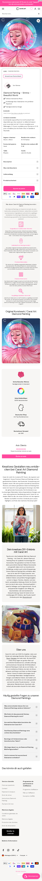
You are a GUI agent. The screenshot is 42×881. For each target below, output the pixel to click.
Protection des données (9, 822)
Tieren (34, 656)
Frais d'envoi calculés (17, 113)
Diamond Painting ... (14, 71)
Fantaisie (14, 658)
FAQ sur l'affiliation (29, 793)
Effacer (34, 13)
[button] (40, 0)
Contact (4, 788)
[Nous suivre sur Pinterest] (13, 850)
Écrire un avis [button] (21, 456)
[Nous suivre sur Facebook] (3, 850)
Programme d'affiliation (30, 789)
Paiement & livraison (8, 792)
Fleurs (8, 658)
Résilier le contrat (10, 832)
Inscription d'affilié (29, 796)
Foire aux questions (8, 785)
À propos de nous (7, 804)
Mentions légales (7, 819)
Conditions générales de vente (10, 815)
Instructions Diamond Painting (9, 799)
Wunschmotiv (27, 597)
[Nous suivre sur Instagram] (8, 850)
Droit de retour (7, 795)
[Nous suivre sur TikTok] (18, 850)
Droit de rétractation (8, 826)
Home (5, 71)
